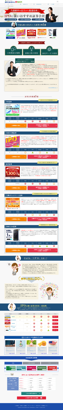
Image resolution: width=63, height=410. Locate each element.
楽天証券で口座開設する (42, 188)
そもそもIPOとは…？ (53, 87)
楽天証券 (9, 164)
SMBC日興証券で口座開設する (42, 156)
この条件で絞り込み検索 (31, 397)
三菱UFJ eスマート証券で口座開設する (43, 219)
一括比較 (21, 405)
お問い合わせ (38, 405)
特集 (13, 363)
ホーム (12, 4)
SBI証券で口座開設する (42, 125)
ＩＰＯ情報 (52, 4)
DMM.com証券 (11, 226)
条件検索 (17, 405)
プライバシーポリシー (31, 405)
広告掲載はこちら (44, 405)
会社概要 (25, 405)
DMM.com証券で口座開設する (42, 250)
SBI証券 (9, 102)
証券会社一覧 (25, 4)
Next (58, 368)
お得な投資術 (31, 363)
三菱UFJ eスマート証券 (14, 195)
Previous (5, 368)
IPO (49, 363)
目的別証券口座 (38, 4)
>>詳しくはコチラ (12, 353)
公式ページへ (55, 316)
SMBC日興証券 (11, 133)
